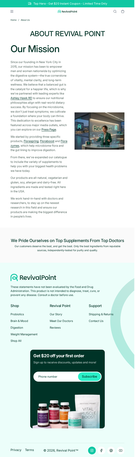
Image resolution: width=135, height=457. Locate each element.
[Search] (115, 11)
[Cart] (123, 11)
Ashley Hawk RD (21, 98)
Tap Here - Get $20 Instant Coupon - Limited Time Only (70, 3)
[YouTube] (120, 450)
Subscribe (89, 376)
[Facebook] (101, 450)
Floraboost (47, 141)
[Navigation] (12, 11)
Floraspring (31, 141)
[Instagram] (92, 450)
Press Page (48, 129)
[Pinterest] (111, 450)
